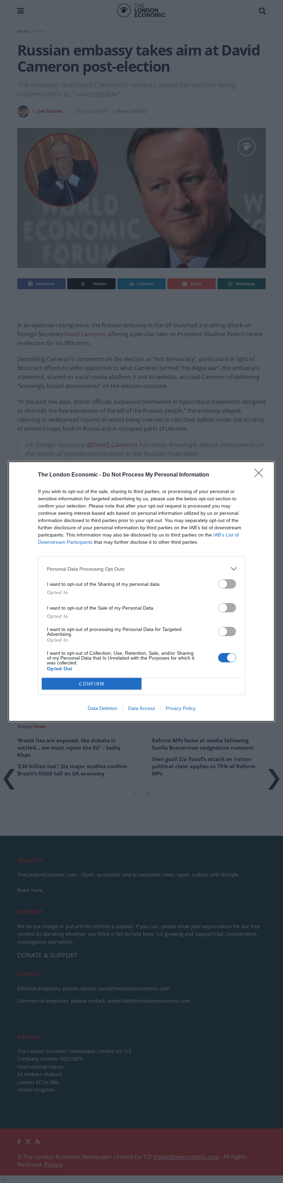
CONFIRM (92, 683)
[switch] (227, 584)
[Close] (260, 475)
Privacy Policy (181, 708)
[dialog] (141, 591)
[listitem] (141, 568)
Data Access (141, 708)
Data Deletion (102, 708)
